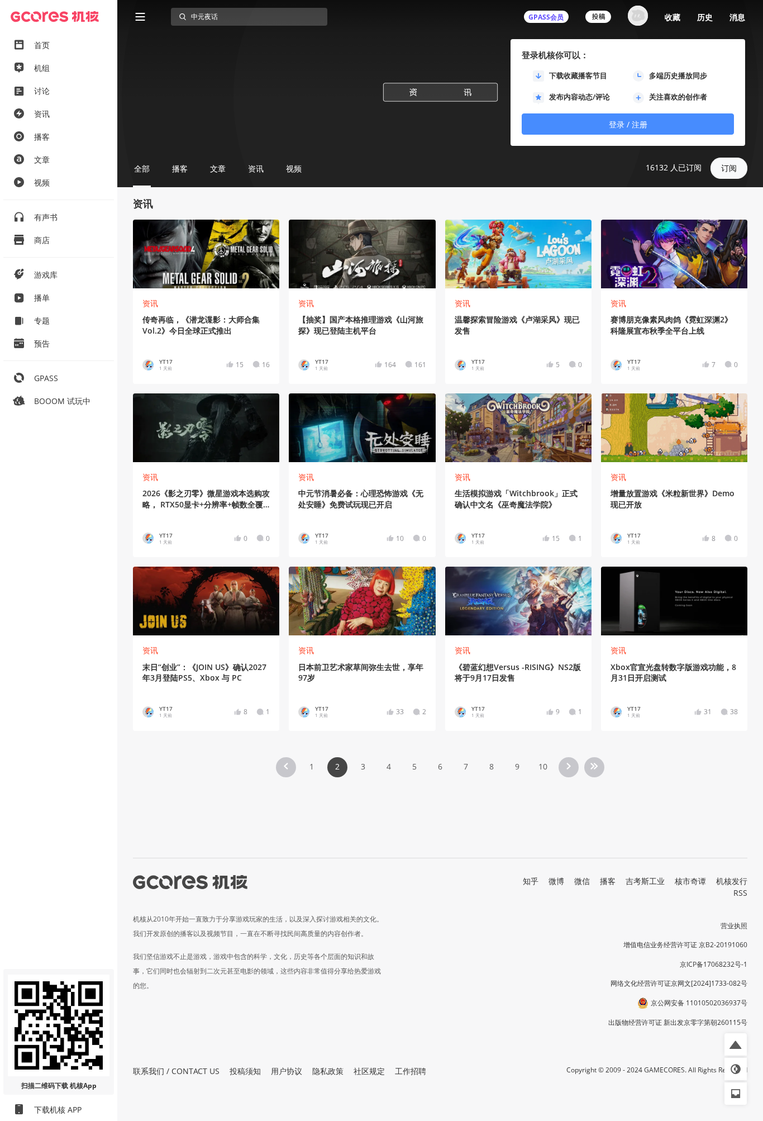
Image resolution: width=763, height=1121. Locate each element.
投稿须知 (245, 1071)
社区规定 (369, 1071)
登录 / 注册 (628, 124)
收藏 (672, 17)
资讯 (150, 303)
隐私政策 (328, 1071)
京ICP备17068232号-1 (713, 964)
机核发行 (731, 881)
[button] (735, 1044)
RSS (740, 892)
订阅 (729, 168)
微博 (556, 881)
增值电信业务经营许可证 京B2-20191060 (685, 944)
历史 (705, 17)
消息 (737, 17)
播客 (608, 881)
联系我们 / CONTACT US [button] (176, 1071)
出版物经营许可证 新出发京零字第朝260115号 (677, 1022)
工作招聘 (410, 1071)
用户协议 (286, 1071)
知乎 (530, 881)
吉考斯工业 (645, 881)
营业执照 (734, 925)
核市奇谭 (690, 881)
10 (542, 766)
